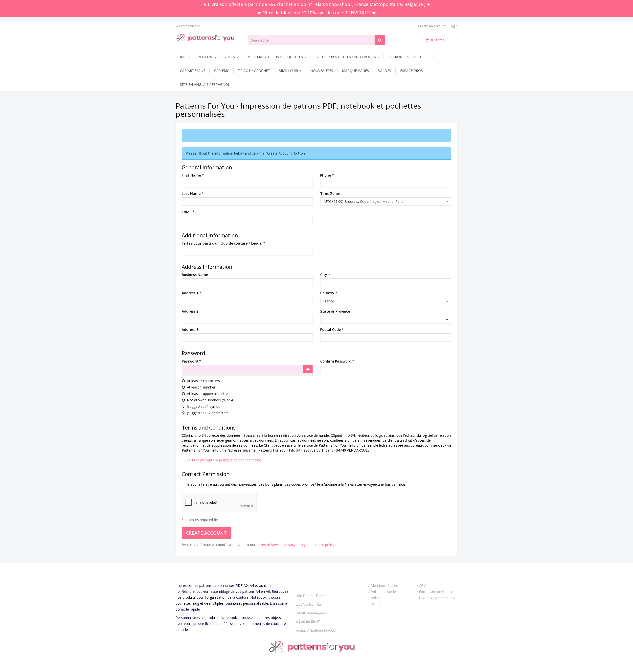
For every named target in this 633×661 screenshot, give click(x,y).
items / (444, 40)
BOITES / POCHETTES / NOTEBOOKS (346, 56)
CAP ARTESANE (192, 70)
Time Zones (330, 193)
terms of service (269, 544)
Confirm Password (335, 361)
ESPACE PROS (411, 70)
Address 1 (190, 293)
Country (327, 293)
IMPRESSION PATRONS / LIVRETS (208, 56)
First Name (191, 175)
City (323, 274)
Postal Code (330, 329)
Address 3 (190, 329)
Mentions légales (384, 585)
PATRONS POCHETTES (407, 56)
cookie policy (324, 544)
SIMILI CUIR (289, 70)
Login (453, 26)
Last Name (191, 193)
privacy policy (295, 544)
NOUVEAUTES (321, 70)
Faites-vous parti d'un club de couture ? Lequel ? (223, 243)
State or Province (335, 311)
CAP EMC (221, 70)
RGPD (375, 603)
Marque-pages (355, 70)
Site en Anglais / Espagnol (205, 84)
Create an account (432, 26)
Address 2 (190, 311)
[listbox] (385, 301)
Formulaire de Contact (437, 591)
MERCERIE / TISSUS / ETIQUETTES (275, 56)
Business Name (195, 274)
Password (190, 361)
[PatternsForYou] (208, 37)
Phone (325, 175)
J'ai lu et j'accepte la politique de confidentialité (224, 460)
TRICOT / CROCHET (254, 70)
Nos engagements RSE (437, 597)
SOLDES (384, 70)
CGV (422, 585)
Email (186, 211)
